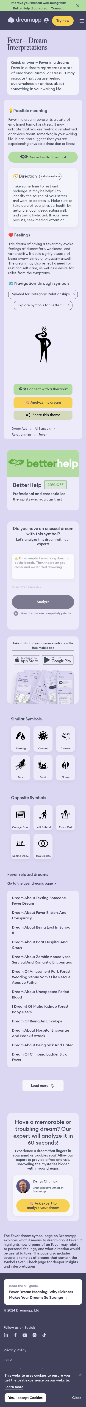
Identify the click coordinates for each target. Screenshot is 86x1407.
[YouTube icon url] (24, 1335)
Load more (39, 1085)
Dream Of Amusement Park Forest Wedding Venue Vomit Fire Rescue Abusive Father (41, 977)
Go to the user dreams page (30, 883)
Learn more (14, 1387)
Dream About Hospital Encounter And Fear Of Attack (40, 1033)
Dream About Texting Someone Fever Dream (39, 900)
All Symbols (43, 428)
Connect (57, 8)
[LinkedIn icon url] (6, 1335)
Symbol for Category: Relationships (41, 294)
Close (76, 1397)
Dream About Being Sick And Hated (43, 1045)
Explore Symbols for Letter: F (41, 305)
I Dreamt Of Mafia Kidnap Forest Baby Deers (40, 1009)
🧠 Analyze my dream (43, 402)
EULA (8, 1360)
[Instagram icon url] (34, 1335)
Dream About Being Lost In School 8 (41, 930)
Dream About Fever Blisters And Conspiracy (39, 915)
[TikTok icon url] (44, 1335)
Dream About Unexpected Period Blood (40, 994)
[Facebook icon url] (15, 1335)
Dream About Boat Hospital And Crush (40, 945)
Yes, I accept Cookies (25, 1397)
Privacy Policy (15, 1350)
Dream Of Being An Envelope (37, 1021)
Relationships (21, 434)
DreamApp (19, 428)
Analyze (43, 602)
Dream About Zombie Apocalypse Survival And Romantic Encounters (42, 959)
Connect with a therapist (47, 389)
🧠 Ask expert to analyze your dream (43, 1205)
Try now (62, 20)
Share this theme (46, 415)
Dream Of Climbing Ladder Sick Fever (39, 1057)
